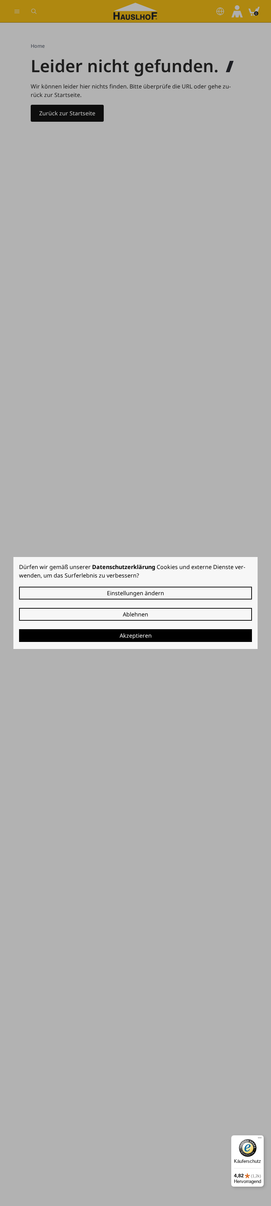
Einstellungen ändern (135, 593)
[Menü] (259, 1139)
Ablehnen (135, 614)
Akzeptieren (136, 635)
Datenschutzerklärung (123, 567)
